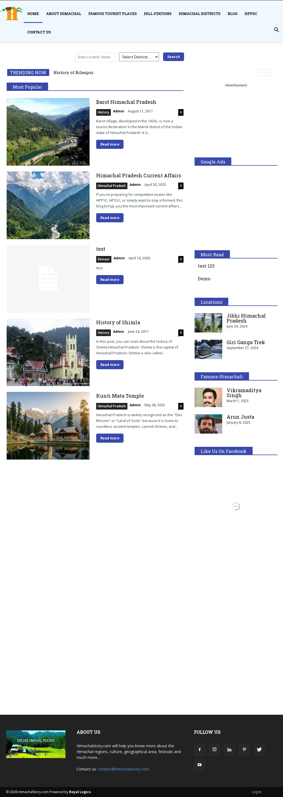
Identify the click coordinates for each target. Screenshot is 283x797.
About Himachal (63, 13)
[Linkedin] (229, 749)
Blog (232, 13)
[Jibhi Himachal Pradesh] (208, 322)
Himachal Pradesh (112, 185)
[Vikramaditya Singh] (208, 397)
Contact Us (39, 32)
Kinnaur (104, 259)
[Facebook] (199, 749)
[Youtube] (199, 764)
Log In (256, 792)
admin (118, 111)
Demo (204, 278)
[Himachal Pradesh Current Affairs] (48, 205)
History (103, 112)
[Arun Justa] (208, 424)
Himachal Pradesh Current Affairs (138, 175)
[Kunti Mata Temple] (48, 426)
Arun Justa (240, 416)
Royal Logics (80, 792)
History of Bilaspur (73, 72)
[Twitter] (259, 749)
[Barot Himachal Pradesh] (48, 132)
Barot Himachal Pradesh (126, 102)
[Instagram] (214, 749)
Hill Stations (158, 13)
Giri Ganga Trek (246, 342)
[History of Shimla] (48, 352)
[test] (48, 279)
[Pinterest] (244, 749)
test (100, 249)
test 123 (206, 266)
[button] (276, 30)
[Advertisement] (236, 122)
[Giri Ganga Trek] (208, 349)
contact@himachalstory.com (123, 769)
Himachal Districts (200, 13)
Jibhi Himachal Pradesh (246, 318)
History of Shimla (118, 322)
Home (33, 13)
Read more (109, 144)
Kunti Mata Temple (120, 395)
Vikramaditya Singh (244, 392)
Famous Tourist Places (112, 13)
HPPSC (251, 13)
